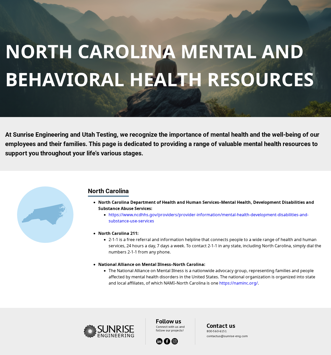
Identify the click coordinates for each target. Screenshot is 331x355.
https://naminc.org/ (238, 283)
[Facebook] (167, 341)
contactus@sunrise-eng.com (227, 336)
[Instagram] (174, 341)
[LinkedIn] (160, 341)
